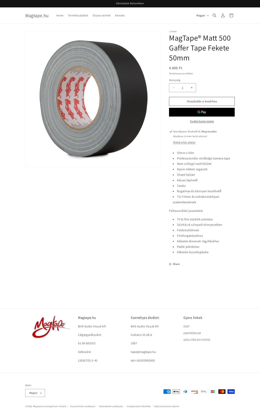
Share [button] (176, 264)
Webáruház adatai (184, 142)
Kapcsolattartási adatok (166, 406)
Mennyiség (174, 80)
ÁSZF (186, 326)
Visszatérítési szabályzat (83, 406)
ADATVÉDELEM (192, 333)
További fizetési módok (202, 121)
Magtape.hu (39, 406)
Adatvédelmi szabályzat (111, 406)
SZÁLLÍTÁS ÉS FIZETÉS (196, 339)
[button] (214, 15)
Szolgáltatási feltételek (139, 406)
